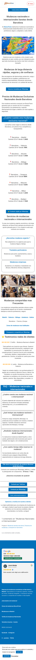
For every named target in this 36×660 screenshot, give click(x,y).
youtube (6, 638)
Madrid (4, 317)
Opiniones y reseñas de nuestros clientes (18, 502)
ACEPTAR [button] (6, 656)
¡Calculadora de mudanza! (9, 600)
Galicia (32, 317)
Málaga (17, 317)
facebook (4, 632)
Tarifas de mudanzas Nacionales (11, 616)
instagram (11, 632)
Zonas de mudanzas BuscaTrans (11, 606)
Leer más (19, 652)
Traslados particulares (18, 250)
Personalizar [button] (14, 656)
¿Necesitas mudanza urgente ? (18, 238)
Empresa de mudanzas (8, 589)
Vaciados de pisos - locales (10, 622)
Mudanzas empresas (18, 262)
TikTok (12, 638)
